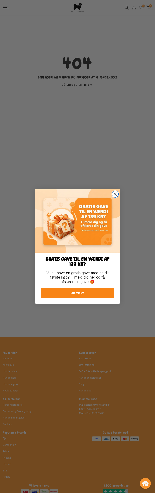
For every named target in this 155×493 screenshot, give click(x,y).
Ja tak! (77, 293)
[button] (145, 483)
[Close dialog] (115, 194)
